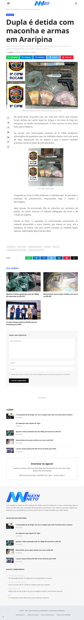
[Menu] (8, 3)
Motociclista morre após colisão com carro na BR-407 (60, 295)
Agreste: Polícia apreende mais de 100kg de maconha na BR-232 (22, 295)
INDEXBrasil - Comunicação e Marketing (52, 611)
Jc (9, 595)
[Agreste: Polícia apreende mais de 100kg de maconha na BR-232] (23, 282)
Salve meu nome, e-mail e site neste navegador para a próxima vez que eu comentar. (40, 374)
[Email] (8, 147)
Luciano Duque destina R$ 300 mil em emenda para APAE (21, 323)
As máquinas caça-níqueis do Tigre (28, 423)
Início (7, 9)
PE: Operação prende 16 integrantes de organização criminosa (30, 578)
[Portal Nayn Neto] (42, 3)
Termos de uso (20, 615)
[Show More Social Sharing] (76, 57)
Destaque (47, 247)
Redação (11, 52)
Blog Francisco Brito (35, 247)
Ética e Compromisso (47, 615)
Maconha (56, 247)
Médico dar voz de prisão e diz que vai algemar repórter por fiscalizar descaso (35, 591)
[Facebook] (8, 127)
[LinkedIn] (8, 137)
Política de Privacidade (63, 615)
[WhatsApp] (8, 118)
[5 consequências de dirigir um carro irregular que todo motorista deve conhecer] (10, 416)
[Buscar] (76, 3)
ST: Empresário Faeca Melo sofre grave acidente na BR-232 (29, 598)
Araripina (10, 15)
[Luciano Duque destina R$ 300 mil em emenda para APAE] (23, 310)
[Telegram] (8, 123)
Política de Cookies (33, 615)
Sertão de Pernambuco (36, 250)
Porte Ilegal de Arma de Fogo (16, 250)
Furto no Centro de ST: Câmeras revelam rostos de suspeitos (29, 585)
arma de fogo (22, 247)
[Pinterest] (8, 142)
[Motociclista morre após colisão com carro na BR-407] (60, 282)
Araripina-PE (11, 247)
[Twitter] (8, 132)
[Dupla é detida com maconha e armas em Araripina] (42, 85)
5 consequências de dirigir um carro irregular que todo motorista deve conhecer (44, 415)
